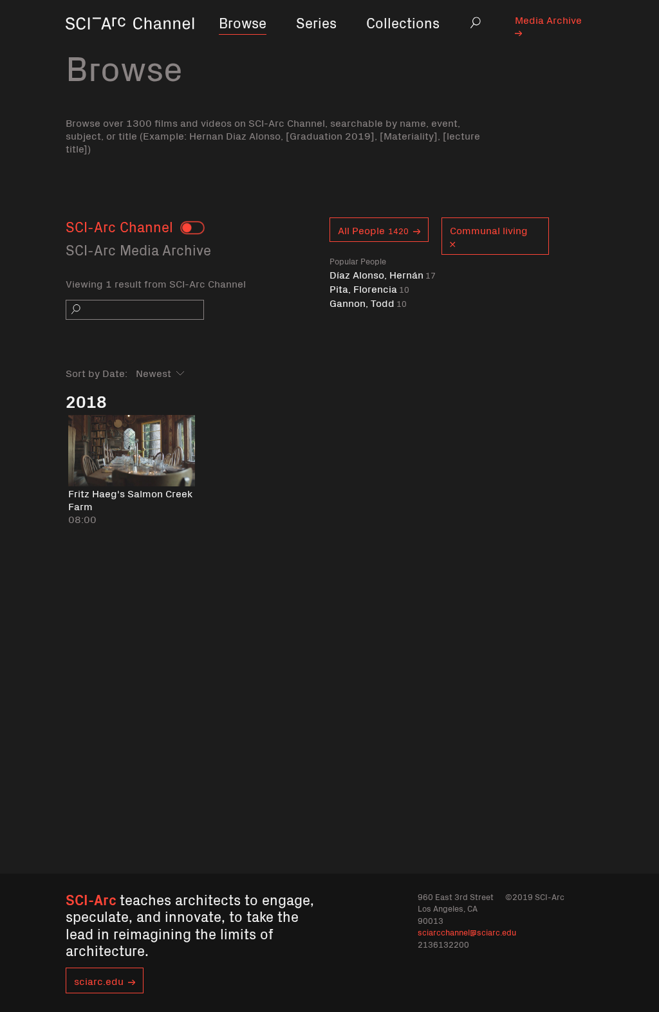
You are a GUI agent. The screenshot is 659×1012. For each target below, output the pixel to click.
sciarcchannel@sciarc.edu (467, 932)
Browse (242, 22)
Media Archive (548, 19)
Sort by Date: (96, 372)
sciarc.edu (99, 980)
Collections (403, 22)
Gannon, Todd (368, 302)
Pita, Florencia (369, 288)
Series (316, 22)
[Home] (130, 41)
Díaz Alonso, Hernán (383, 274)
